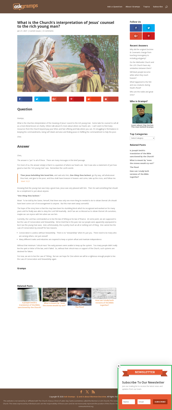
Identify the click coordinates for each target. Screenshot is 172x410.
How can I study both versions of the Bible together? (139, 174)
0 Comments (48, 31)
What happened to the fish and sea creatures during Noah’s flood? (140, 85)
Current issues (35, 31)
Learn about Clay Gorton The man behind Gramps (142, 126)
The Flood (134, 167)
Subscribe (158, 7)
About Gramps (133, 7)
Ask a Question (114, 7)
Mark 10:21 (25, 181)
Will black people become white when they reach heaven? (140, 75)
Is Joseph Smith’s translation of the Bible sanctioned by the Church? (142, 153)
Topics (146, 7)
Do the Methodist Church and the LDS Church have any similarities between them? (142, 65)
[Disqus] (68, 342)
